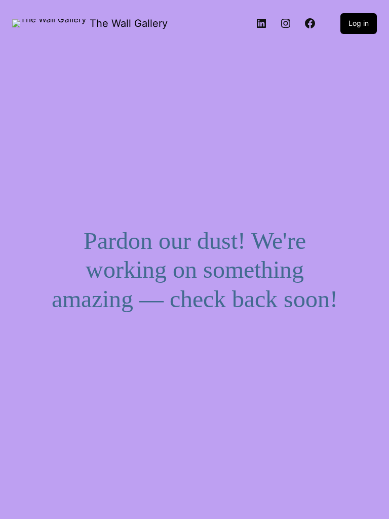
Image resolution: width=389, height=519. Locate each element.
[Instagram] (286, 23)
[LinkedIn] (261, 23)
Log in (358, 23)
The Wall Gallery (129, 23)
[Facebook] (310, 23)
